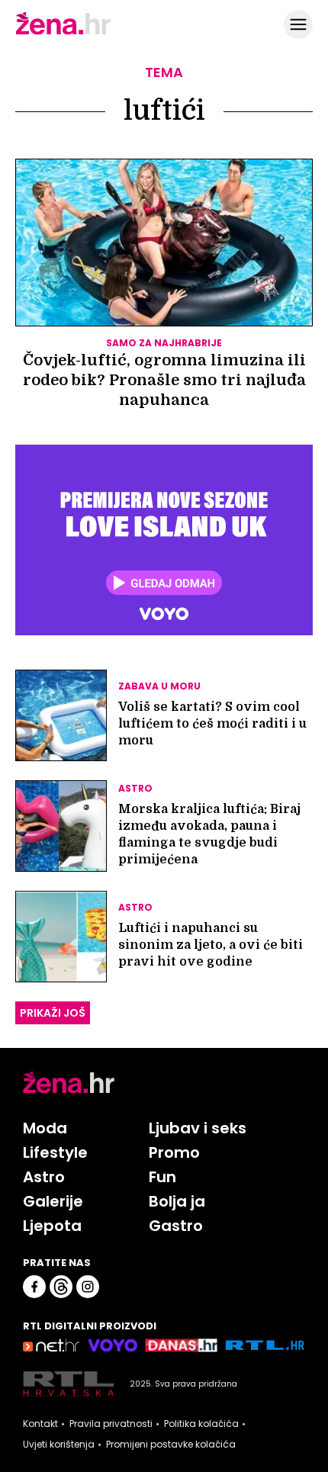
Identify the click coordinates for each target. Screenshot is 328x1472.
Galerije (53, 1201)
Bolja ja (177, 1201)
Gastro (176, 1225)
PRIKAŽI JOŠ (52, 1012)
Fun (162, 1177)
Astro (44, 1177)
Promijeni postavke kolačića (171, 1444)
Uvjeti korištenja (59, 1444)
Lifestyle (55, 1152)
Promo (174, 1152)
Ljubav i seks (197, 1128)
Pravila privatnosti (111, 1424)
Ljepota (52, 1225)
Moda (45, 1128)
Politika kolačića (201, 1424)
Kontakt (40, 1424)
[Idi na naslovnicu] (63, 32)
